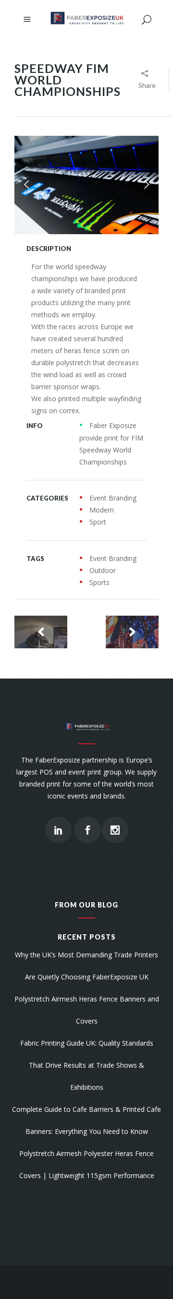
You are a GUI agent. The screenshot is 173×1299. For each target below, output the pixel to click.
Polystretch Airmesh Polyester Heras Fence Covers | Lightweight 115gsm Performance (86, 1164)
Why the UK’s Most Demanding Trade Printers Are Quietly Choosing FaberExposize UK (86, 965)
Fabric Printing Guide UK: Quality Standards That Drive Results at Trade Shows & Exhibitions (86, 1065)
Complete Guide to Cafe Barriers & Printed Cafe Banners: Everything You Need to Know (86, 1120)
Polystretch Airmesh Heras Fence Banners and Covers (86, 1009)
